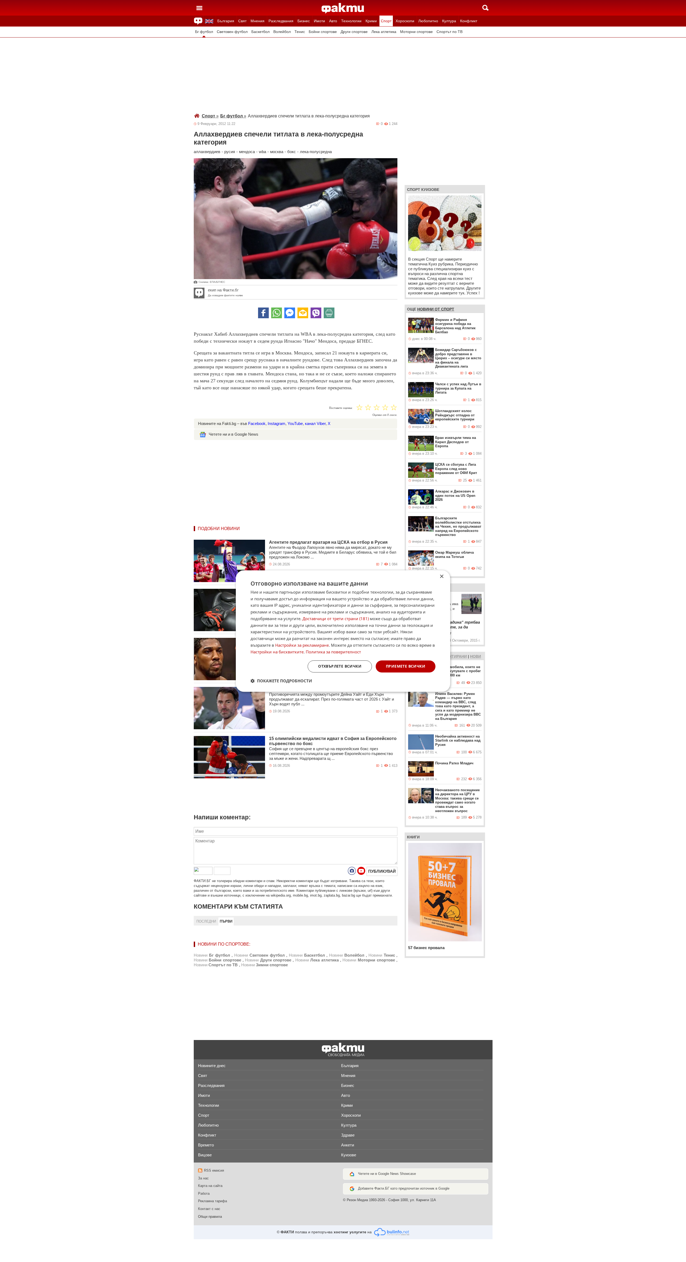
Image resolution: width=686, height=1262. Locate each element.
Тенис (299, 32)
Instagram (276, 423)
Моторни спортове (416, 32)
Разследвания (281, 21)
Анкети (347, 1145)
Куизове (348, 1155)
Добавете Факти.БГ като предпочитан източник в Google (403, 1188)
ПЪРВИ (226, 921)
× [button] (441, 577)
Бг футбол (204, 32)
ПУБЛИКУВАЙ (382, 871)
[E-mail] (302, 313)
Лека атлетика (383, 32)
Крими (371, 21)
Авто (333, 21)
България (225, 21)
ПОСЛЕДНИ (206, 921)
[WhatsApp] (276, 313)
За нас (203, 1178)
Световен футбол (232, 32)
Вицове (205, 1155)
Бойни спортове (323, 32)
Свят (242, 21)
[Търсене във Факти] (485, 8)
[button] (281, 681)
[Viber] (316, 313)
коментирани (452, 656)
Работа (204, 1193)
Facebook (257, 423)
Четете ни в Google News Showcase (387, 1174)
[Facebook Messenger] (289, 313)
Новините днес (212, 1065)
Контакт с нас (209, 1209)
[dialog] (343, 631)
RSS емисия (214, 1170)
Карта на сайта (210, 1186)
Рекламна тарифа (212, 1201)
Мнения (257, 21)
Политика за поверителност (333, 651)
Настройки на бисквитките (277, 651)
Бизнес (303, 21)
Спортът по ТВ (450, 32)
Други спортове (354, 32)
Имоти (319, 21)
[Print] (329, 313)
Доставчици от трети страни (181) (336, 618)
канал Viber (315, 423)
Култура (449, 21)
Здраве (348, 1135)
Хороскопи (405, 21)
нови (475, 656)
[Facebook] (263, 313)
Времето (206, 1145)
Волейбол (282, 32)
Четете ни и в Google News (233, 434)
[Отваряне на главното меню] (199, 8)
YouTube (295, 423)
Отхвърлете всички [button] (339, 666)
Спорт (386, 21)
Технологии (351, 21)
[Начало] (343, 8)
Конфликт (468, 21)
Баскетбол (260, 32)
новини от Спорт (435, 309)
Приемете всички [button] (405, 666)
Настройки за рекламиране (302, 645)
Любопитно (428, 21)
